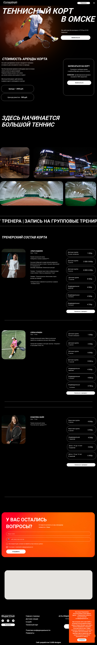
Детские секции (32, 619)
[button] (8, 620)
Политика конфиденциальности (38, 630)
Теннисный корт (32, 625)
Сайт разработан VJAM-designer (48, 642)
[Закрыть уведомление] (93, 611)
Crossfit (29, 622)
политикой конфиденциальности (24, 547)
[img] (8, 616)
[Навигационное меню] (94, 2)
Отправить (16, 551)
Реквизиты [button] (30, 633)
